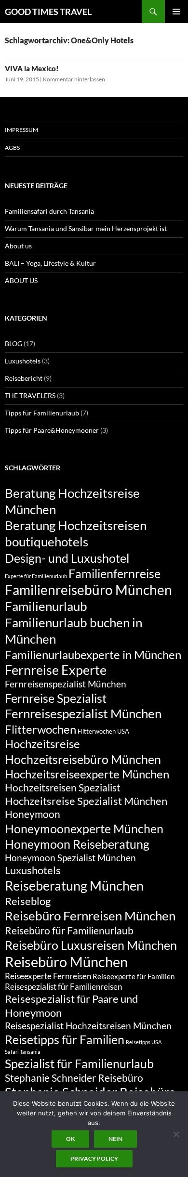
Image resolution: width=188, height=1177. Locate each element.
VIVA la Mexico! (32, 68)
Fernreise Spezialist (56, 698)
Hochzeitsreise (42, 743)
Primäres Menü (176, 11)
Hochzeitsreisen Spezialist (63, 787)
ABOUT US (21, 280)
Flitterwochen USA (103, 731)
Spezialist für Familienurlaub (79, 1063)
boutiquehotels (46, 541)
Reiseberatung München (74, 885)
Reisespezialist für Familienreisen (63, 987)
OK (70, 1138)
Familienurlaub (46, 606)
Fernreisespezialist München (83, 713)
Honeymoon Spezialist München (70, 857)
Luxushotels (22, 361)
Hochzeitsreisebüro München (83, 759)
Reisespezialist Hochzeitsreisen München (88, 1025)
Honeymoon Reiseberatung (77, 844)
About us (18, 246)
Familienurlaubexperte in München (93, 654)
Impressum (21, 129)
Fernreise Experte (56, 670)
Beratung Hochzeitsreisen (76, 525)
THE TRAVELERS (30, 395)
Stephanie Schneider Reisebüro (74, 1078)
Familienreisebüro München (88, 590)
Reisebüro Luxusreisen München (91, 945)
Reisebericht (23, 378)
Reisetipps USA (143, 1042)
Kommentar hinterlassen (74, 79)
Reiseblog (28, 900)
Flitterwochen (40, 729)
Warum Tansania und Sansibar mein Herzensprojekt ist (86, 228)
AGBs (12, 147)
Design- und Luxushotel (67, 558)
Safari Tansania (22, 1051)
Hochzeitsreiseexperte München (87, 774)
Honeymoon (32, 814)
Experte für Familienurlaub (36, 576)
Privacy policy (94, 1158)
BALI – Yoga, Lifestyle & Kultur (50, 263)
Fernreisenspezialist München (65, 683)
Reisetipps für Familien (64, 1039)
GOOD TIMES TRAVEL (48, 11)
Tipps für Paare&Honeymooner (52, 430)
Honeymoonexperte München (84, 828)
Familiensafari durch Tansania (49, 211)
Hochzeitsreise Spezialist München (86, 800)
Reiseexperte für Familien (134, 976)
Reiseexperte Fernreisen (48, 976)
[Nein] (176, 1134)
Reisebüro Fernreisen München (90, 915)
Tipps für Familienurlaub (42, 413)
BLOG (13, 343)
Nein (115, 1138)
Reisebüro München (66, 961)
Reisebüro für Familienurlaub (69, 930)
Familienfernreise (114, 573)
